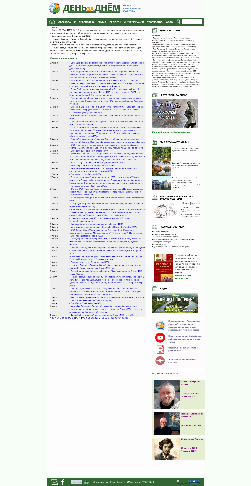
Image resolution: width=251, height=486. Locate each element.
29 (114, 318)
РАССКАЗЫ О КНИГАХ (172, 227)
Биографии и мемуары (160, 232)
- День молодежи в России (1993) (85, 174)
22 (94, 318)
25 (103, 318)
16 (80, 318)
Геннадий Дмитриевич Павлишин (192, 415)
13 (72, 318)
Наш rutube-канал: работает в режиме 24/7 (183, 349)
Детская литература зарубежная (164, 234)
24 (100, 318)
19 (86, 318)
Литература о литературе (161, 242)
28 (111, 318)
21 (92, 318)
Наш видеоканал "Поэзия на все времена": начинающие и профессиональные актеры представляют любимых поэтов (184, 325)
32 (123, 318)
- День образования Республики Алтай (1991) (90, 300)
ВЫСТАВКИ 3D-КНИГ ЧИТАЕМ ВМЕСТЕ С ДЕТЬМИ (176, 197)
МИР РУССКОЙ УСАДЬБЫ (174, 142)
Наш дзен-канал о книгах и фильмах (182, 361)
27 (109, 318)
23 (97, 318)
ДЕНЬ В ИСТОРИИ (170, 30)
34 (128, 318)
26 (106, 318)
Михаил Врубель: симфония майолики (171, 132)
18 (84, 318)
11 (68, 318)
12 (70, 318)
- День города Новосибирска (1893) (86, 236)
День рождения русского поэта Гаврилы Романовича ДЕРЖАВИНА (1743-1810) (106, 297)
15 (77, 318)
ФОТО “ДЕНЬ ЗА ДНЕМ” (174, 95)
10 (66, 318)
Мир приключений (159, 244)
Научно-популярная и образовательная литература (171, 247)
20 (89, 318)
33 (125, 318)
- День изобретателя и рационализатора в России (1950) (96, 224)
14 (75, 318)
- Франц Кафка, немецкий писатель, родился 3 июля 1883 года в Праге (103, 315)
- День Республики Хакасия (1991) (85, 303)
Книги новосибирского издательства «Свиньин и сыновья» (174, 239)
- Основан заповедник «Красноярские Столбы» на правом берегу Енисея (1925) (107, 247)
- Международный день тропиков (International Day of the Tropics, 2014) (103, 227)
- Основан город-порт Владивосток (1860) (89, 262)
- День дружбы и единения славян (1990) (88, 151)
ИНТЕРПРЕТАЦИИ (134, 22)
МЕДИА (102, 22)
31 (120, 318)
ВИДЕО (164, 288)
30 (117, 318)
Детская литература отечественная (165, 237)
